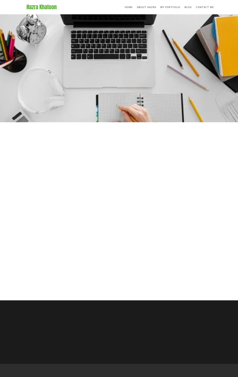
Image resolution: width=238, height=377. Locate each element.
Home (129, 7)
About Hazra (146, 7)
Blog (188, 7)
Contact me (205, 7)
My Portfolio (170, 7)
